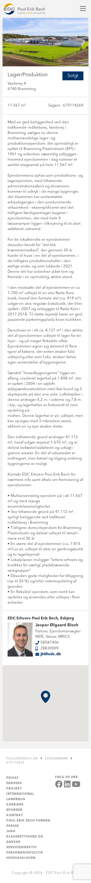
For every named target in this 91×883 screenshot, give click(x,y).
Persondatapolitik (24, 852)
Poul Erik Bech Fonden (28, 820)
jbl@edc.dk (50, 654)
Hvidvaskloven (21, 858)
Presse (12, 826)
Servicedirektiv (21, 847)
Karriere (15, 804)
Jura (10, 831)
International (20, 794)
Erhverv (14, 783)
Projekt (14, 788)
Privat (12, 778)
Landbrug (15, 799)
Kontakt (14, 815)
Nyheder (14, 810)
